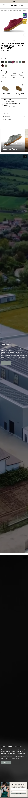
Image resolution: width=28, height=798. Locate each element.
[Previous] (7, 40)
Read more (6, 762)
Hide (25, 156)
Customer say (7, 119)
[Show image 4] (14, 40)
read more (6, 362)
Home (2, 10)
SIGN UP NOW (18, 793)
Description (6, 116)
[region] (14, 140)
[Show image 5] (16, 40)
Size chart (6, 113)
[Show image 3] (13, 40)
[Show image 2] (11, 40)
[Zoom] (25, 35)
